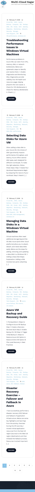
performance (17, 131)
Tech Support (10, 33)
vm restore (9, 305)
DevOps (25, 24)
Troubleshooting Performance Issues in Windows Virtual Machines (17, 47)
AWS (15, 22)
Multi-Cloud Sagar (22, 2)
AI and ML (9, 22)
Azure (20, 22)
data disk (9, 131)
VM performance (11, 36)
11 (15, 470)
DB (20, 24)
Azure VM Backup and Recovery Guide (16, 313)
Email (15, 26)
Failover (22, 383)
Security (9, 31)
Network (24, 29)
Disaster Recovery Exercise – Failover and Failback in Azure (14, 396)
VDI (17, 33)
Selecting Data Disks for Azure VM (16, 139)
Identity (25, 26)
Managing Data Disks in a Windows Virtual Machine (17, 226)
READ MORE (11, 98)
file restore (19, 303)
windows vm (22, 36)
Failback (16, 383)
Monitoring (17, 29)
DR (11, 26)
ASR (23, 381)
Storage (15, 31)
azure (23, 301)
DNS (7, 26)
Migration (9, 29)
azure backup (10, 303)
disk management (18, 214)
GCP (20, 26)
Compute (15, 24)
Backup (8, 24)
